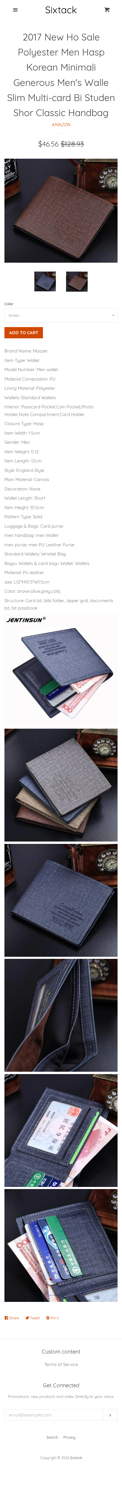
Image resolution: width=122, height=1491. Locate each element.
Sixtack (76, 1458)
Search (52, 1437)
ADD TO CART (23, 332)
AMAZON (61, 124)
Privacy (69, 1437)
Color (8, 304)
